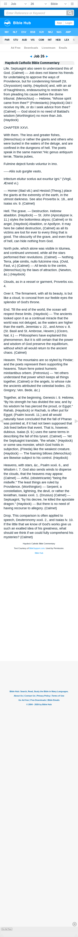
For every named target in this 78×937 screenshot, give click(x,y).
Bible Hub (39, 553)
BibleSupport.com (37, 548)
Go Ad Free (7, 929)
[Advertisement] (39, 639)
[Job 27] (73, 429)
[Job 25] (4, 429)
